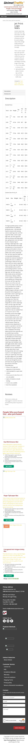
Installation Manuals (10, 672)
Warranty (6, 674)
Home (4, 20)
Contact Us (7, 667)
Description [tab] (7, 91)
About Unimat (8, 660)
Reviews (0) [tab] (7, 94)
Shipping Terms (8, 680)
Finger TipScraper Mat (11, 495)
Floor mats (8, 20)
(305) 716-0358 (14, 12)
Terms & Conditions (9, 677)
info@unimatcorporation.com (14, 14)
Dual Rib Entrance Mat (11, 442)
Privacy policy (8, 682)
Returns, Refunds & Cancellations (13, 685)
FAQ (5, 669)
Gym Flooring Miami (10, 740)
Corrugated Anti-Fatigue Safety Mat (14, 550)
